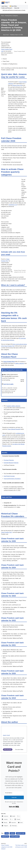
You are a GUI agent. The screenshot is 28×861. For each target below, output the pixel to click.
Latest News (4, 6)
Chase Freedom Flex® (9, 361)
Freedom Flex (5, 836)
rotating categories (19, 363)
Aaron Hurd (6, 34)
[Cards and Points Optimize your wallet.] (5, 2)
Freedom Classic (21, 833)
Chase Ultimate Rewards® (14, 429)
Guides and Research (6, 8)
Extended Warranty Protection (11, 462)
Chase (6, 833)
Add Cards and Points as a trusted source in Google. (14, 10)
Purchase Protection (9, 460)
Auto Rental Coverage (9, 476)
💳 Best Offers (13, 6)
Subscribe (16, 8)
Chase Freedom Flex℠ (6, 532)
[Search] (25, 2)
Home (2, 15)
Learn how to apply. (8, 384)
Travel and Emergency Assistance (12, 478)
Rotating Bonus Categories (11, 15)
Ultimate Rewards (15, 836)
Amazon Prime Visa (17, 85)
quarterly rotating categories (13, 406)
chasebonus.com (13, 204)
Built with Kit (14, 806)
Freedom (12, 833)
